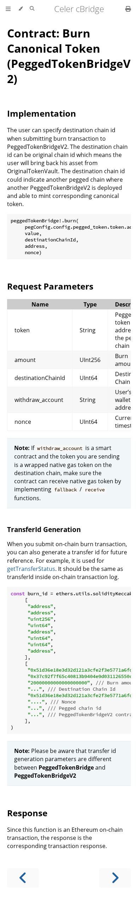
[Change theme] (20, 9)
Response (27, 813)
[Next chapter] (115, 878)
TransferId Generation (44, 529)
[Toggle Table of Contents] (8, 9)
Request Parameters (50, 286)
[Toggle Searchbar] (32, 9)
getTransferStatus (31, 569)
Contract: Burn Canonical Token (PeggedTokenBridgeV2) (69, 55)
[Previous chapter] (23, 878)
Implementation (41, 113)
